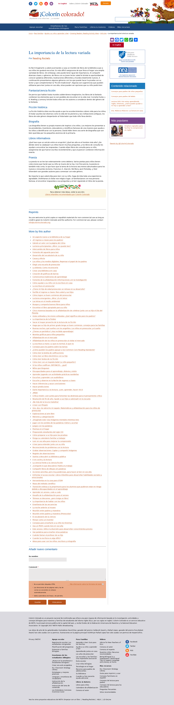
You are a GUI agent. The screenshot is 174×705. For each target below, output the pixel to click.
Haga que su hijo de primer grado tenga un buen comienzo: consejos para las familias (69, 325)
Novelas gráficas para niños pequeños (49, 334)
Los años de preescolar (85, 654)
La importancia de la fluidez (44, 319)
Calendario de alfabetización (87, 687)
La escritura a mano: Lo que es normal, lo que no (53, 344)
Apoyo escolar (36, 27)
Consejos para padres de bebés (123, 96)
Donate (106, 3)
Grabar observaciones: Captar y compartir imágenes (55, 450)
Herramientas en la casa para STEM (48, 480)
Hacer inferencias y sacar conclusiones (49, 384)
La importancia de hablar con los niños (49, 501)
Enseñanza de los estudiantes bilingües (59, 27)
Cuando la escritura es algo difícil (46, 538)
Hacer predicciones (41, 387)
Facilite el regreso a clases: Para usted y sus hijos (53, 292)
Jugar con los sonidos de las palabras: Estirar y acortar (55, 423)
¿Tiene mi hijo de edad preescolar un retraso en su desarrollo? (59, 289)
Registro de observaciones (44, 453)
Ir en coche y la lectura (42, 460)
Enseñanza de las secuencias (45, 504)
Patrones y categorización (43, 417)
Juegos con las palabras (42, 426)
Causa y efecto (39, 258)
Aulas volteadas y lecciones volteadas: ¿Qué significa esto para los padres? (64, 316)
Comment (34, 567)
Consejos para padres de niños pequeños (127, 91)
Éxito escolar (81, 661)
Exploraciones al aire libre (43, 414)
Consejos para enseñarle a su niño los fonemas (52, 523)
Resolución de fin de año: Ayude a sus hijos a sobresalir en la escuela (61, 399)
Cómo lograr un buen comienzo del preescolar (52, 295)
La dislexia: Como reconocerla (45, 268)
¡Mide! (35, 393)
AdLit (99, 699)
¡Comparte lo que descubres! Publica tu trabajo (52, 466)
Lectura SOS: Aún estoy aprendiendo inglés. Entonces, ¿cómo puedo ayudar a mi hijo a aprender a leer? (126, 104)
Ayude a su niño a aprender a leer (57, 33)
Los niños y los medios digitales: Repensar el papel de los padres (60, 261)
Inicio (31, 33)
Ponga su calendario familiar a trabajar (49, 438)
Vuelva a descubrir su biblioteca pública (49, 457)
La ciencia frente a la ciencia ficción (48, 463)
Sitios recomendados (108, 692)
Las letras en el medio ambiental (46, 301)
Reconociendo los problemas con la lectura (51, 447)
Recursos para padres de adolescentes (85, 670)
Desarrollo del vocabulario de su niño (48, 255)
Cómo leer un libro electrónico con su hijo (50, 356)
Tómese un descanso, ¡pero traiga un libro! (51, 498)
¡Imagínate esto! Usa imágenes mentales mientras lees (56, 420)
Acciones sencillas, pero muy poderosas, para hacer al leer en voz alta (62, 472)
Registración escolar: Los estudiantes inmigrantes (61, 643)
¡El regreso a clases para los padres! (48, 240)
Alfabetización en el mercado (45, 338)
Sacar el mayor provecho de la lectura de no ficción (54, 322)
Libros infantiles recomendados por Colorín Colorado (67, 194)
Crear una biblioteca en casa (45, 271)
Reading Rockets (41, 58)
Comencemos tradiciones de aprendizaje (50, 277)
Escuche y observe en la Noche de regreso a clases (54, 380)
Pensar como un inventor (43, 520)
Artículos (103, 33)
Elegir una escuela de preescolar (46, 265)
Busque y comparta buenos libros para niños (51, 304)
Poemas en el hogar (41, 429)
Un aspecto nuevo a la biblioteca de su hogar (51, 237)
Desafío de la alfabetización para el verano (51, 495)
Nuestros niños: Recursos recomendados (109, 653)
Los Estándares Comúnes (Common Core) (61, 691)
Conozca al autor (82, 690)
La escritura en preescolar (44, 286)
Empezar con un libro (72, 699)
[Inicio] (58, 15)
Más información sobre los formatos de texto (85, 584)
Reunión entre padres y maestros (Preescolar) (52, 514)
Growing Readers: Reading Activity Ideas (84, 33)
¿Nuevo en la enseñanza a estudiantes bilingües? (62, 661)
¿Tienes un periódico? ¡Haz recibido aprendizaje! (53, 331)
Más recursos (123, 27)
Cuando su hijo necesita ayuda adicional (85, 677)
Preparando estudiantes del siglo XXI (48, 432)
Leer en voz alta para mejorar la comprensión (52, 441)
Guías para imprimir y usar (110, 673)
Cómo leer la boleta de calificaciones (48, 353)
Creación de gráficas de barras (45, 274)
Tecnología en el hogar (84, 666)
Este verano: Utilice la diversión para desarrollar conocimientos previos (62, 529)
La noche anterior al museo (44, 507)
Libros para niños (82, 685)
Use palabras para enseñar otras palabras (50, 532)
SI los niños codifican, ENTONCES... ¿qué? (50, 365)
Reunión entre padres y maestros (46, 511)
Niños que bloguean (41, 368)
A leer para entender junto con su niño (49, 444)
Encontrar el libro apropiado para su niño (50, 307)
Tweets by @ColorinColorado (122, 143)
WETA (94, 3)
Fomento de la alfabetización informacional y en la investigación (60, 280)
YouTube (46, 3)
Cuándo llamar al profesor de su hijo (48, 535)
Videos (111, 27)
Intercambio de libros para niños (46, 249)
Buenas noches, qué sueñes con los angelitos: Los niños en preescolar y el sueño (66, 328)
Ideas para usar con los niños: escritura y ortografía (54, 541)
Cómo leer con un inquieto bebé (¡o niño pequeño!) (54, 362)
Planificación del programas (63, 647)
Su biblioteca (81, 673)
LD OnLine (107, 699)
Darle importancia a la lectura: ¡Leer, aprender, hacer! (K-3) (58, 390)
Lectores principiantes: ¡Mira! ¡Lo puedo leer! (52, 246)
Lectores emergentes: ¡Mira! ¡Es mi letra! (50, 298)
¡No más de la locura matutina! (46, 402)
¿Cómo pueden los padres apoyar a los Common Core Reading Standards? (64, 350)
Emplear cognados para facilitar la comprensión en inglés (134, 128)
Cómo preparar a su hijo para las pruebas (50, 435)
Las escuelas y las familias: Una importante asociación (86, 657)
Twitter (36, 3)
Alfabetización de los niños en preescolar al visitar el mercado (59, 341)
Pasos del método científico (44, 484)
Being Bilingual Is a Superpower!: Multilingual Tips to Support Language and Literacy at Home (109, 659)
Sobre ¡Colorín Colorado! (78, 3)
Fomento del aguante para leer (46, 252)
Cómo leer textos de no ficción (45, 359)
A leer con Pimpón (40, 405)
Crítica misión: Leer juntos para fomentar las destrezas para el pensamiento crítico (67, 396)
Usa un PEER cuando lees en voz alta (48, 526)
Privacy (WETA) (34, 639)
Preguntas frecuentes (108, 689)
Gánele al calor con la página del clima (49, 243)
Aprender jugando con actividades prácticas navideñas (56, 374)
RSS (41, 3)
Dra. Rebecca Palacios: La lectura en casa (127, 111)
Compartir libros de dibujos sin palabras (49, 469)
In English (62, 3)
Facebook (30, 3)
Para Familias (81, 27)
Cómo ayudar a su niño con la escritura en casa (52, 283)
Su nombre (33, 556)
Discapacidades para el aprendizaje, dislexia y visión (55, 371)
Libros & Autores (98, 27)
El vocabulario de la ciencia (44, 517)
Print (51, 3)
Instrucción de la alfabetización (58, 682)
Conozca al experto (107, 649)
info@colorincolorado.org (39, 222)
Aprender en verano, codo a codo (47, 492)
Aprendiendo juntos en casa (86, 651)
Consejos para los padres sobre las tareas (50, 347)
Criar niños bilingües (84, 664)
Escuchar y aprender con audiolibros (48, 377)
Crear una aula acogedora (62, 665)
